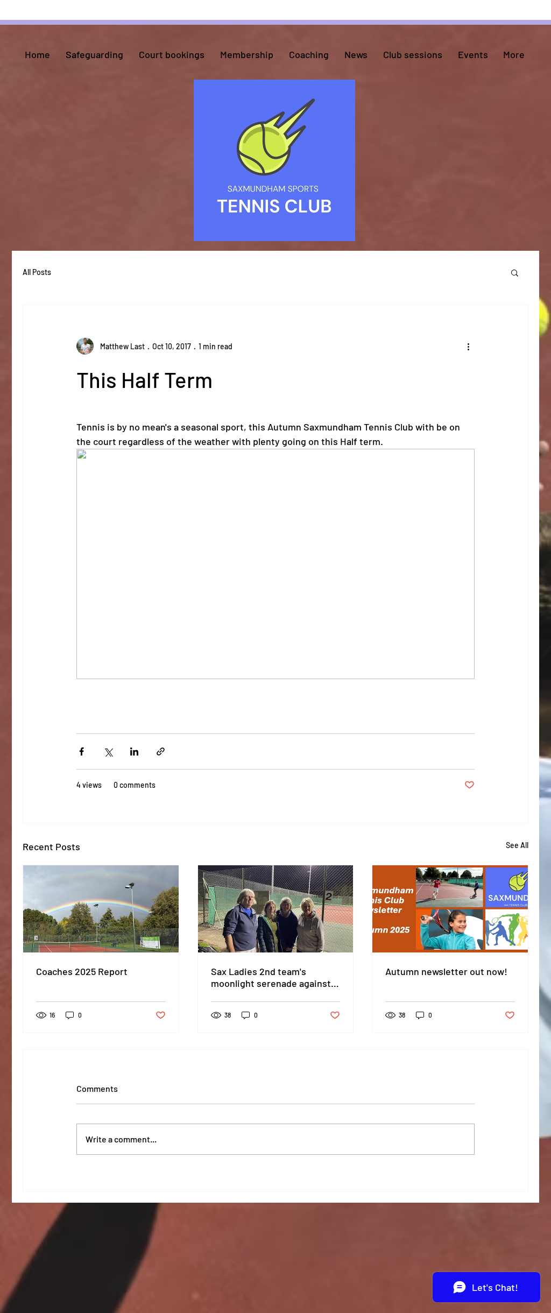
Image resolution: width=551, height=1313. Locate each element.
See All (517, 845)
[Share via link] (161, 751)
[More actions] (468, 346)
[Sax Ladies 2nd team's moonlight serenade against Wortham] (276, 908)
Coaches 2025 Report (82, 971)
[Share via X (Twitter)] (108, 751)
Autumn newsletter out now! (446, 971)
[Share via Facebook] (81, 751)
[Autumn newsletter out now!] (450, 908)
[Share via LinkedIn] (134, 751)
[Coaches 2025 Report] (101, 908)
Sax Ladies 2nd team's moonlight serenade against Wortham (271, 977)
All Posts (37, 272)
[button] (515, 272)
